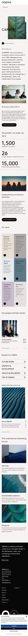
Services (4, 588)
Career (3, 595)
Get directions (5, 580)
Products (4, 597)
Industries (4, 590)
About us (4, 592)
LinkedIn (16, 588)
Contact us (4, 602)
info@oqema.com (6, 582)
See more (5, 560)
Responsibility (5, 600)
